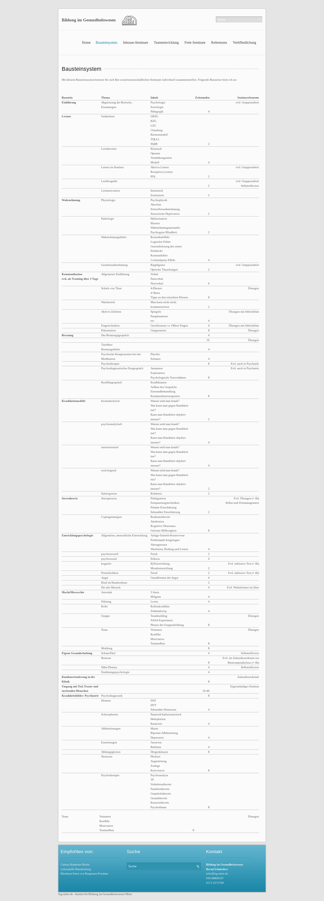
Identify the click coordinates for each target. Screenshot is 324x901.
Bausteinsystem (106, 42)
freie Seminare (194, 42)
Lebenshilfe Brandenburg (76, 869)
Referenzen (219, 42)
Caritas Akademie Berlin (75, 864)
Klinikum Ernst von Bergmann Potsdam (84, 873)
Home (86, 42)
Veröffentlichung (244, 42)
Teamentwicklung (166, 42)
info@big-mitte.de (217, 873)
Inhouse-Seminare (135, 42)
